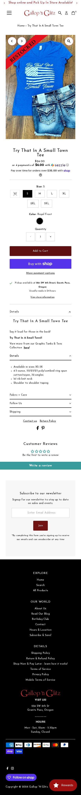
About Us (40, 608)
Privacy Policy (40, 674)
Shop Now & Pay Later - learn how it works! (40, 664)
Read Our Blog (40, 614)
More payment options (40, 273)
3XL (46, 203)
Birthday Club (40, 619)
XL (64, 193)
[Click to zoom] (68, 41)
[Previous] (12, 41)
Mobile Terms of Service (40, 680)
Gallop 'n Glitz (38, 787)
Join (40, 525)
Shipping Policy (40, 653)
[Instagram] (12, 769)
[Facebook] (7, 769)
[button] (40, 165)
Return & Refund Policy (40, 658)
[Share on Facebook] (38, 429)
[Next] (21, 41)
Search (40, 585)
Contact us (30, 421)
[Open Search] (60, 13)
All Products (40, 590)
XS (17, 194)
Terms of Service (40, 669)
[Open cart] (73, 13)
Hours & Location (40, 630)
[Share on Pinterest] (43, 429)
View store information (42, 297)
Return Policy (48, 421)
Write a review (40, 465)
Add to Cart (40, 251)
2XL (32, 203)
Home (21, 26)
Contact (40, 624)
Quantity (40, 229)
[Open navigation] (9, 13)
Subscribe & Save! (40, 635)
